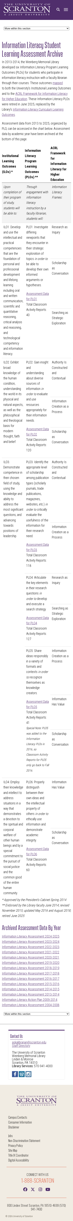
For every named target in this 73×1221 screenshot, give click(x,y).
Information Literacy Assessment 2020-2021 (30, 957)
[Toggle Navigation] (66, 9)
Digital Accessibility (18, 1160)
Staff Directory (21, 1046)
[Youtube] (47, 1189)
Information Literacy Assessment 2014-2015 (30, 989)
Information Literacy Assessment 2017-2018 (30, 973)
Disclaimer (13, 1127)
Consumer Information (20, 1122)
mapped (58, 83)
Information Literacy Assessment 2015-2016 (30, 984)
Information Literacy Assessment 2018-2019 (30, 968)
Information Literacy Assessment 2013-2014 (30, 994)
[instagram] (40, 1189)
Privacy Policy (15, 1145)
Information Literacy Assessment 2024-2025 (30, 936)
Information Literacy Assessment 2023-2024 (30, 942)
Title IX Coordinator (18, 1155)
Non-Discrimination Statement (24, 1140)
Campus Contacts (17, 1117)
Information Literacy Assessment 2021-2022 (30, 952)
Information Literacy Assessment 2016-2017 (30, 979)
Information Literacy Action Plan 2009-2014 (29, 1000)
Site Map (12, 1150)
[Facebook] (25, 1189)
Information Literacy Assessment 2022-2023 (30, 947)
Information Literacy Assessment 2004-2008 (30, 1005)
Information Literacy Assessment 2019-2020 (30, 963)
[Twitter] (32, 1189)
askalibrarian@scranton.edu (29, 1042)
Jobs (10, 1135)
